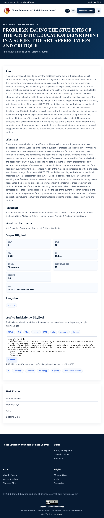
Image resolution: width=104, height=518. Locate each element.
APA (27, 332)
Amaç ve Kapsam (63, 450)
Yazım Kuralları (10, 479)
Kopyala (11, 360)
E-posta (55, 371)
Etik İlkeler (59, 458)
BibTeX (10, 332)
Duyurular (59, 483)
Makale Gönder (85, 11)
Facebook (18, 371)
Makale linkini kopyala (72, 371)
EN (73, 11)
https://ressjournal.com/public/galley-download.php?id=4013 (45, 364)
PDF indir (11, 305)
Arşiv (8, 410)
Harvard (36, 332)
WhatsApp (43, 371)
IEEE (45, 332)
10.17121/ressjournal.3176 (21, 289)
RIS (19, 332)
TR (67, 11)
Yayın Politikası (61, 454)
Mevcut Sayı (12, 404)
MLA (54, 332)
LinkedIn (30, 371)
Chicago (75, 332)
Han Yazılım (58, 514)
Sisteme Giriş (13, 416)
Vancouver (64, 332)
